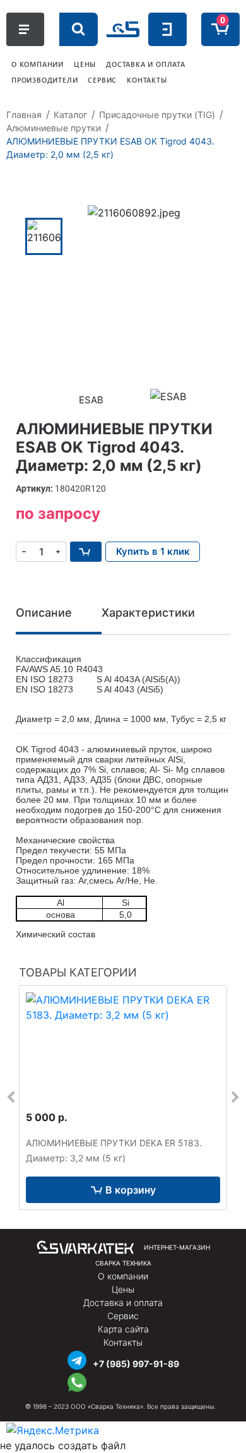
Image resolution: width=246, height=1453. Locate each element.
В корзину (130, 1189)
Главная (24, 114)
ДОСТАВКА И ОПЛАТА (145, 64)
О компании (123, 1276)
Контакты (123, 1342)
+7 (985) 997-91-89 (136, 1363)
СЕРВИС (102, 80)
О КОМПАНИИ (37, 64)
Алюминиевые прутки (53, 127)
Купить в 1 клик (153, 551)
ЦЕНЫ (85, 64)
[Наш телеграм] (76, 1359)
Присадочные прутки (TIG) (157, 114)
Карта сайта (123, 1329)
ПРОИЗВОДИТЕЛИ (44, 80)
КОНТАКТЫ (147, 80)
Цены (123, 1289)
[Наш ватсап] (76, 1381)
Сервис (123, 1315)
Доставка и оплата (123, 1302)
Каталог (70, 114)
